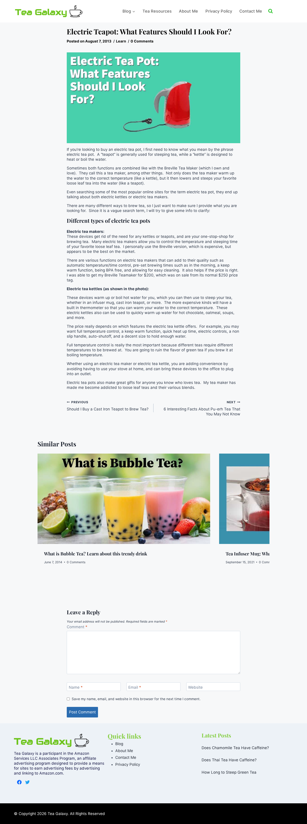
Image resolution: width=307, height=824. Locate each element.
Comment (77, 627)
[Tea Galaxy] (48, 11)
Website (195, 687)
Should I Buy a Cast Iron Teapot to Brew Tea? (108, 405)
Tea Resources (157, 11)
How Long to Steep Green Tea (229, 772)
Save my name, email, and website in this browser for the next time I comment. (136, 699)
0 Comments (142, 41)
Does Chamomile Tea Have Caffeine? (235, 747)
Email (134, 687)
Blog (119, 744)
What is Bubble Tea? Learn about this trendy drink (95, 553)
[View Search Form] (280, 11)
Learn (121, 41)
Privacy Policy (218, 11)
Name (76, 687)
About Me (188, 11)
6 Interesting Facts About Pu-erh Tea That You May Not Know (202, 408)
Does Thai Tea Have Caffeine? (229, 760)
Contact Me (250, 11)
